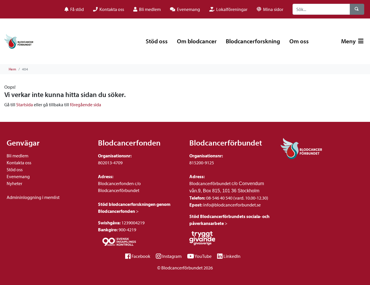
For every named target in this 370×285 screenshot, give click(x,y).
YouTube (203, 256)
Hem (12, 69)
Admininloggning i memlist (33, 197)
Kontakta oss (19, 162)
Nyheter (14, 183)
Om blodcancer (197, 41)
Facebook (141, 256)
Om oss (299, 41)
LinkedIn (231, 256)
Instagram (172, 256)
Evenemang (18, 176)
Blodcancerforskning (253, 41)
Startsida (24, 104)
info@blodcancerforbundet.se (231, 205)
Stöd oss (157, 41)
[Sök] (357, 9)
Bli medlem (17, 156)
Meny (349, 41)
